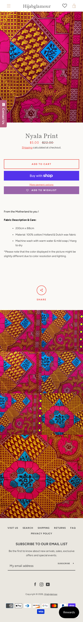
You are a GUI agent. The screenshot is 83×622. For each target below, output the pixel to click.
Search (28, 528)
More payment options (41, 184)
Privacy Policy (41, 533)
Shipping (27, 147)
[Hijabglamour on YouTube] (48, 584)
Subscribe (64, 563)
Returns (60, 528)
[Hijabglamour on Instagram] (41, 584)
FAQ (73, 528)
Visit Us (13, 528)
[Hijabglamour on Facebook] (35, 584)
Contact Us (3, 115)
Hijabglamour (37, 5)
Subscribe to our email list (42, 544)
